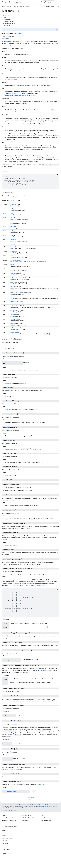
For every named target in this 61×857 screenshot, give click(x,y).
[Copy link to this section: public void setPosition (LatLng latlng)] (26, 688)
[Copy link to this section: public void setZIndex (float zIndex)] (24, 774)
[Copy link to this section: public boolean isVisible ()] (19, 533)
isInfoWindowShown (15, 260)
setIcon (12, 292)
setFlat (12, 286)
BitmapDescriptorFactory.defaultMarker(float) (20, 95)
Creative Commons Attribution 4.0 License (45, 804)
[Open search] (41, 2)
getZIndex (13, 239)
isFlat (11, 255)
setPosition (13, 301)
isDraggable (13, 251)
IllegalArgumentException (9, 791)
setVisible (12, 323)
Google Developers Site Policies (44, 806)
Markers (21, 196)
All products (5, 843)
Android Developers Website (29, 818)
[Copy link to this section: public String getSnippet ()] (19, 427)
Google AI (4, 840)
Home (3, 6)
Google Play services (17, 6)
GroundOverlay (25, 120)
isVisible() (46, 334)
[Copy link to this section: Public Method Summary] (21, 201)
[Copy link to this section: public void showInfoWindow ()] (22, 781)
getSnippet (13, 226)
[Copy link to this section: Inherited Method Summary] (23, 339)
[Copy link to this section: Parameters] (11, 359)
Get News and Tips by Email (9, 820)
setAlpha (12, 273)
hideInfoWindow (14, 247)
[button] (30, 29)
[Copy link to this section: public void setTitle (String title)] (22, 749)
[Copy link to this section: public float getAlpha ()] (17, 374)
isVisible (12, 264)
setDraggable (13, 282)
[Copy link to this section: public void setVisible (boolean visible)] (26, 764)
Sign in (57, 2)
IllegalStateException (49, 165)
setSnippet (13, 310)
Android (4, 830)
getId (11, 213)
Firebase (4, 835)
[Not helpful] (58, 6)
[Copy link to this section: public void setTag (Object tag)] (22, 721)
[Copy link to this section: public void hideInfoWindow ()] (21, 484)
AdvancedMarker (6, 38)
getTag (12, 230)
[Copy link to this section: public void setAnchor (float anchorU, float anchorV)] (35, 568)
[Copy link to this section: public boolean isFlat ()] (17, 510)
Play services (16, 2)
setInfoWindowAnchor (16, 297)
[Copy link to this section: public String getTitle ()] (17, 453)
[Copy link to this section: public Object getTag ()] (17, 440)
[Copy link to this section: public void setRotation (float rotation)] (26, 696)
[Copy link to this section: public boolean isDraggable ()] (21, 495)
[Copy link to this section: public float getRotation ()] (19, 414)
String (4, 213)
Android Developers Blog (8, 818)
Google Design (25, 820)
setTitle (12, 319)
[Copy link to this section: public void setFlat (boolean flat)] (23, 642)
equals (12, 204)
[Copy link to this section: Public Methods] (17, 348)
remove (12, 269)
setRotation (13, 305)
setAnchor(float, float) (43, 670)
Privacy (8, 849)
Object (20, 33)
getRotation (13, 222)
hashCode (13, 244)
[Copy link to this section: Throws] (8, 787)
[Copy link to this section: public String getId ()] (16, 388)
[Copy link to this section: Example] (9, 171)
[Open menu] (2, 2)
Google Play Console (46, 820)
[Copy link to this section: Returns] (8, 367)
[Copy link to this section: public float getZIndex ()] (18, 467)
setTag (12, 314)
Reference (27, 6)
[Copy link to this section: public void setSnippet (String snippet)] (26, 705)
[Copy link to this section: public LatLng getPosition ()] (20, 401)
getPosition (13, 217)
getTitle (12, 235)
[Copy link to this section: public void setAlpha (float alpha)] (23, 559)
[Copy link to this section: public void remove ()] (16, 550)
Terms (3, 849)
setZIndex (12, 328)
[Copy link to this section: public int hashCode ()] (17, 480)
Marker (18, 206)
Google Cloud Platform (7, 838)
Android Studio (45, 818)
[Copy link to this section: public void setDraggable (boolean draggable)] (31, 633)
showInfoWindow (14, 332)
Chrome (4, 833)
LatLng (34, 61)
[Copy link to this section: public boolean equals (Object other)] (25, 353)
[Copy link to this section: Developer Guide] (16, 193)
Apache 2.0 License (23, 806)
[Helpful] (55, 6)
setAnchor (13, 277)
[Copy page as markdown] (18, 11)
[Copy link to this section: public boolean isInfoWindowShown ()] (26, 523)
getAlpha (12, 208)
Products (9, 6)
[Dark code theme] (58, 175)
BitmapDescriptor (19, 292)
